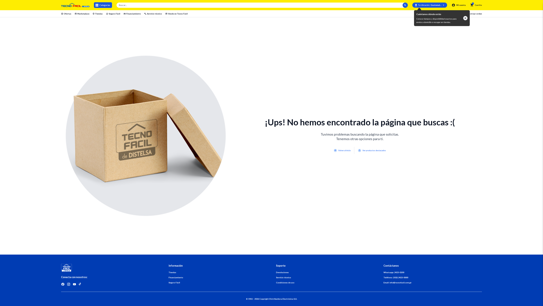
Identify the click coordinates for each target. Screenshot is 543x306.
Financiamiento (133, 13)
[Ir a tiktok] (80, 284)
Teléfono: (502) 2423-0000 (395, 277)
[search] (472, 5)
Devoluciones (282, 272)
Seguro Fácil (114, 13)
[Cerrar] (465, 18)
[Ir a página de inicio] (110, 268)
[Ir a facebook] (63, 284)
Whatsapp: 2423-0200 (393, 272)
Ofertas (67, 13)
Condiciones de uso (285, 282)
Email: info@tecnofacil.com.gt (397, 282)
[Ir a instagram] (68, 284)
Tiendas (99, 13)
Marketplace (83, 13)
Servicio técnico (154, 13)
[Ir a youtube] (74, 284)
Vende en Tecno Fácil (178, 13)
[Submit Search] (405, 5)
